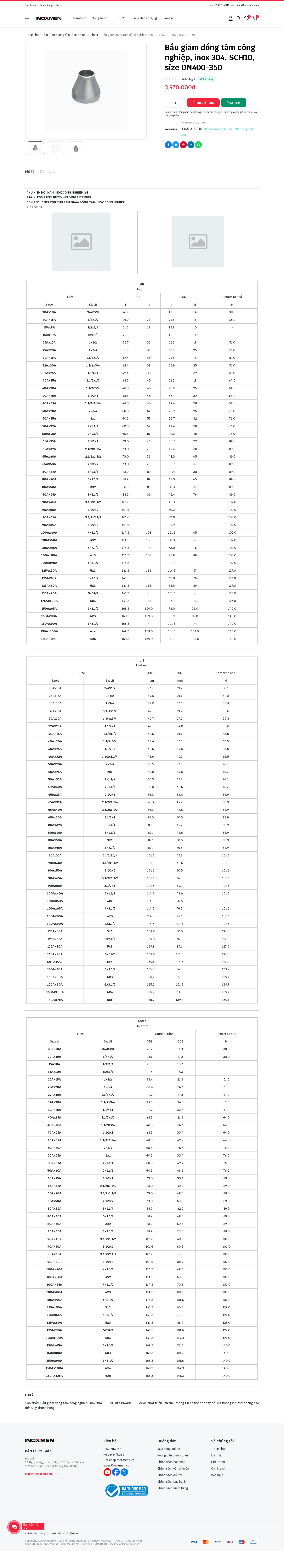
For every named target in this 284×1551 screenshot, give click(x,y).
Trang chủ (79, 18)
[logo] (48, 18)
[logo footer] (56, 1441)
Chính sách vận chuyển (173, 1468)
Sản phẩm (99, 18)
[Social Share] (168, 144)
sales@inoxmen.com (247, 5)
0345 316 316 (222, 5)
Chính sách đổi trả (169, 1475)
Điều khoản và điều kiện (65, 1533)
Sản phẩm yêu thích (50, 5)
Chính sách (218, 1468)
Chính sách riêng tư (36, 1533)
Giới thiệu (218, 1462)
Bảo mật (217, 1475)
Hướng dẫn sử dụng (144, 18)
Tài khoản (30, 5)
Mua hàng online (168, 1449)
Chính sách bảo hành (171, 1481)
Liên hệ (168, 18)
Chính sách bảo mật (171, 1462)
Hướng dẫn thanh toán (172, 1455)
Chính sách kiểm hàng (172, 1488)
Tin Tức (120, 18)
